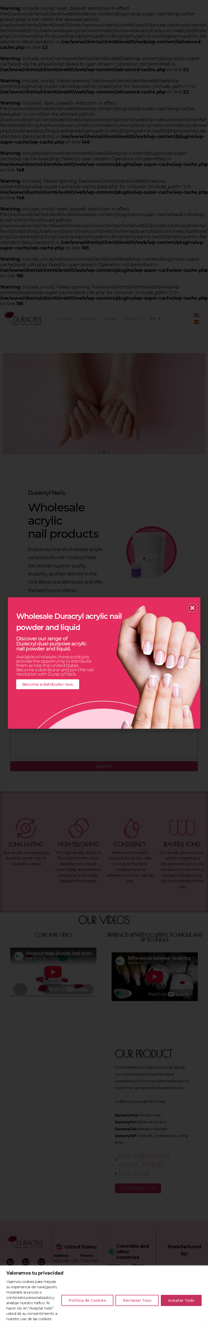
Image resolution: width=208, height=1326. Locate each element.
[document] (104, 663)
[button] (192, 608)
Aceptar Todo (181, 1300)
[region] (104, 1295)
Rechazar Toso (137, 1300)
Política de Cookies (87, 1300)
